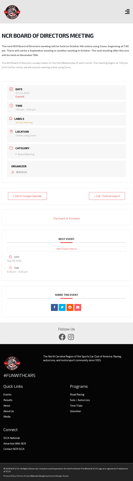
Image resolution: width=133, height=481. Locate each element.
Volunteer (75, 411)
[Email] (77, 307)
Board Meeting (26, 154)
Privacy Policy (9, 476)
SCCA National (11, 437)
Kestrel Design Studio (58, 476)
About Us (8, 411)
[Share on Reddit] (69, 307)
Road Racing (77, 394)
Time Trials (76, 405)
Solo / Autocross (80, 400)
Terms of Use (23, 476)
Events (7, 394)
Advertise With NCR (14, 443)
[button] (62, 337)
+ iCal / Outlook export (107, 196)
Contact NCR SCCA (13, 448)
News (6, 405)
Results (7, 400)
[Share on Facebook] (54, 307)
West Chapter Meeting (66, 249)
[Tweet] (62, 307)
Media (6, 416)
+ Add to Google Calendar (27, 196)
